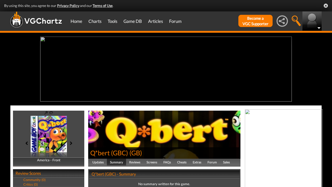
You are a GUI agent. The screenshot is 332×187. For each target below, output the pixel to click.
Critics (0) (30, 184)
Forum (175, 21)
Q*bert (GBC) (109, 153)
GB (135, 153)
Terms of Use (103, 5)
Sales (226, 162)
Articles (155, 21)
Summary (116, 162)
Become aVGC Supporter (255, 21)
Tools (112, 21)
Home (76, 21)
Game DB (132, 21)
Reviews (134, 162)
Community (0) (34, 180)
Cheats (181, 162)
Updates (98, 162)
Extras (197, 162)
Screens (152, 162)
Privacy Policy (68, 5)
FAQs (167, 162)
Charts (94, 21)
